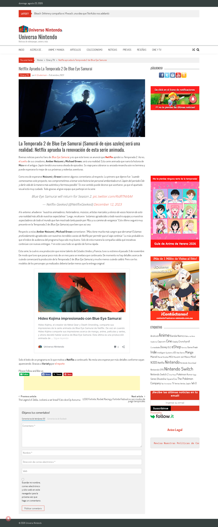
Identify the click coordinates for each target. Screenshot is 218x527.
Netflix (109, 157)
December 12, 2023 (108, 204)
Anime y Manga (56, 49)
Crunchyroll (184, 341)
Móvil (193, 356)
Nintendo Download (188, 363)
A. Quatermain (41, 75)
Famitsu (184, 347)
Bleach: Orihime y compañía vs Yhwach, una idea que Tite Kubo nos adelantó (71, 13)
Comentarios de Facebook (57, 418)
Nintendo (172, 362)
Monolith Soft (178, 357)
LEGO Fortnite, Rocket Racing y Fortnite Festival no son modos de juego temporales (114, 400)
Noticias (112, 49)
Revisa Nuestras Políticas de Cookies (180, 443)
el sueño (23, 161)
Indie (153, 352)
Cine (169, 341)
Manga (189, 352)
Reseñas (141, 49)
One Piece (172, 375)
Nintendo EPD (157, 369)
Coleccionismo (94, 49)
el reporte (60, 363)
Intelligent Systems (165, 352)
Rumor (190, 374)
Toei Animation (166, 384)
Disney (163, 347)
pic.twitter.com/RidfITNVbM (112, 196)
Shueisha (161, 378)
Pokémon (181, 374)
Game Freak (192, 347)
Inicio (21, 49)
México (187, 356)
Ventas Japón (185, 383)
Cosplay (175, 341)
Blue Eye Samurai (60, 157)
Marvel (153, 356)
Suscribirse (160, 408)
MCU (171, 356)
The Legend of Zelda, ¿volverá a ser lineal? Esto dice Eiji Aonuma (49, 400)
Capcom (162, 341)
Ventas (177, 383)
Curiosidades (155, 347)
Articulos (75, 49)
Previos (127, 49)
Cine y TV (157, 49)
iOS (174, 352)
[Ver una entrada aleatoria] (193, 49)
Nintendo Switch (178, 369)
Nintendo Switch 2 (159, 374)
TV (173, 383)
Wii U (194, 383)
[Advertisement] (82, 383)
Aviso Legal (174, 430)
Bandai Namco (177, 335)
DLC (169, 347)
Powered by (156, 412)
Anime (164, 335)
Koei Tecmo (181, 352)
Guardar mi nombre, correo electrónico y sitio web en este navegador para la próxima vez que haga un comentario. (31, 491)
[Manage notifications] (8, 518)
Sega (194, 375)
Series (153, 378)
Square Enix (172, 379)
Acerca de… (36, 49)
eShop (176, 346)
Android (154, 335)
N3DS (153, 362)
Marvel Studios (163, 357)
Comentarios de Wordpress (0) (33, 418)
